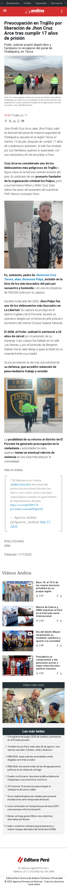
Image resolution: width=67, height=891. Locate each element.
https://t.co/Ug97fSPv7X (24, 505)
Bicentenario (13, 3)
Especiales (41, 3)
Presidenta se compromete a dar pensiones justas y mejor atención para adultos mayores (48, 662)
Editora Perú (12, 878)
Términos (45, 878)
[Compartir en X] (61, 595)
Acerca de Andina (29, 878)
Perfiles (27, 3)
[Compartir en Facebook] (58, 595)
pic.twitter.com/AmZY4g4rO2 (26, 509)
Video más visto (33, 685)
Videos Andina (16, 573)
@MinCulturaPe (20, 484)
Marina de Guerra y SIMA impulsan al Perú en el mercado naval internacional (49, 612)
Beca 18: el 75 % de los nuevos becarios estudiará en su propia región (48, 587)
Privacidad (57, 878)
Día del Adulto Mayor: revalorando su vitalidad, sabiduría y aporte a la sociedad (48, 636)
